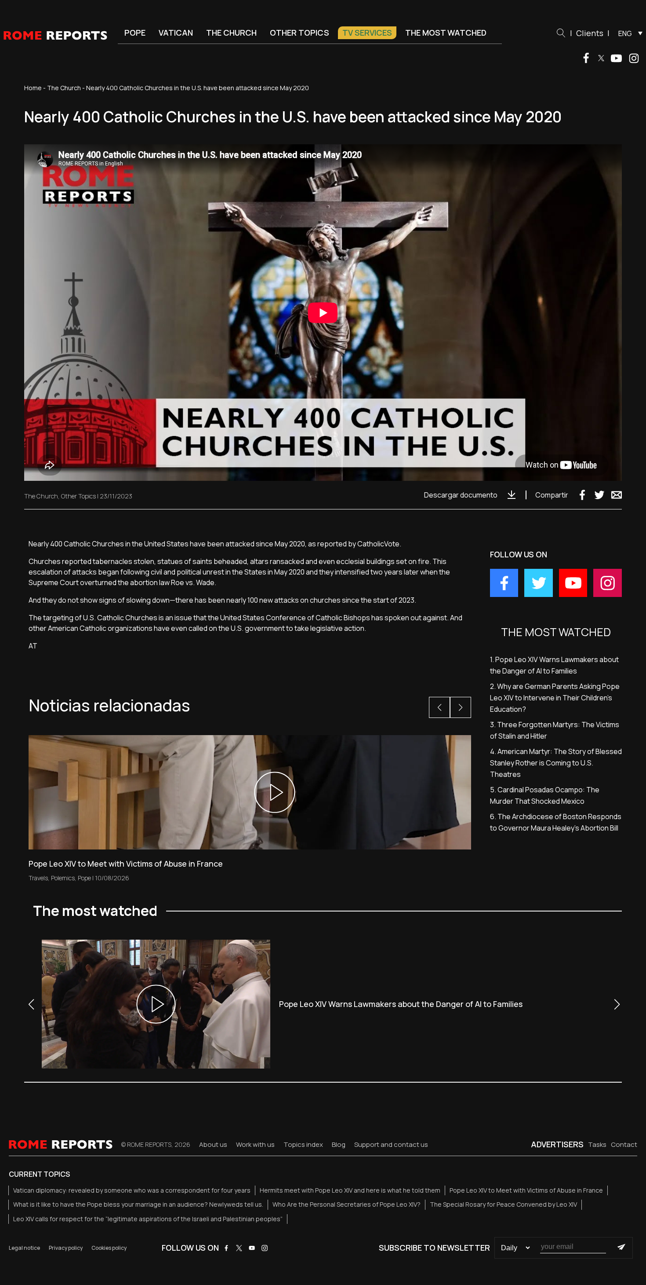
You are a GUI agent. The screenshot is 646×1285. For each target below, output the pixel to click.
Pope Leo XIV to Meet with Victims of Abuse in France (526, 1190)
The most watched (445, 32)
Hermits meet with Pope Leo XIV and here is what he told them (350, 1190)
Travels (38, 878)
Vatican (176, 32)
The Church (231, 32)
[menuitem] (628, 33)
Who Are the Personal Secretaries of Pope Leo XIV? (346, 1204)
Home (33, 88)
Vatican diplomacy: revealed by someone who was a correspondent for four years (131, 1190)
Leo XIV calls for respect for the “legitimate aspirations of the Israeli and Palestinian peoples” (148, 1219)
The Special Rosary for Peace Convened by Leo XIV (503, 1204)
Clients (589, 33)
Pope (134, 32)
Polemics (63, 878)
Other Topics (299, 32)
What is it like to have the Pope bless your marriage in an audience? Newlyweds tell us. (138, 1204)
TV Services (367, 32)
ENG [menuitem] (625, 33)
